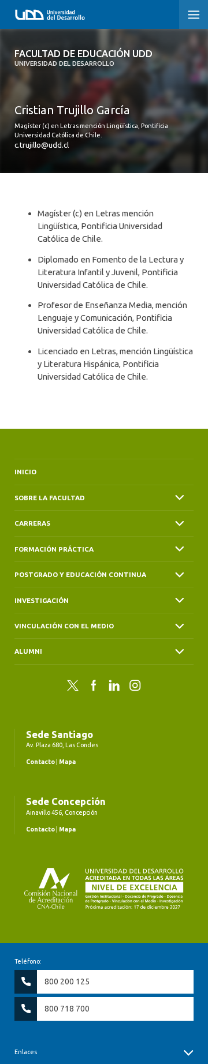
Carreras (32, 523)
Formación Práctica (54, 549)
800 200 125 (67, 981)
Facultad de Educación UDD (83, 57)
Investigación (41, 600)
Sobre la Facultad (49, 497)
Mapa (67, 761)
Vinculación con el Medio (64, 626)
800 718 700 (67, 1008)
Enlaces (25, 1051)
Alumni (28, 651)
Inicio (25, 471)
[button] (193, 14)
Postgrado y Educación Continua (80, 574)
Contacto (40, 761)
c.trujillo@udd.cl (41, 145)
